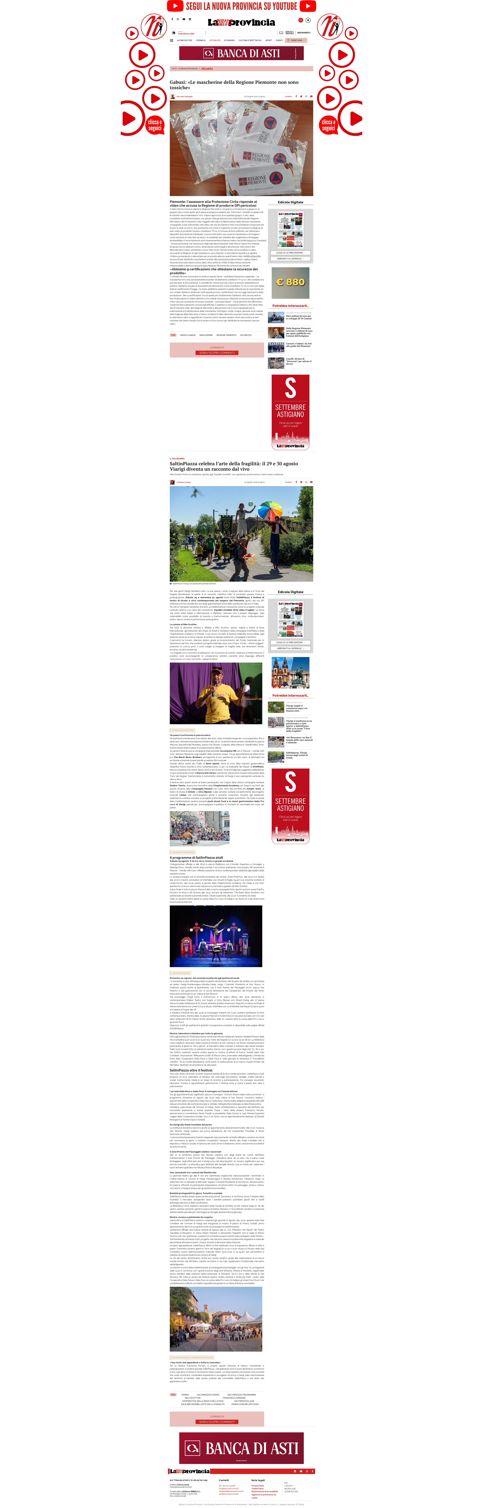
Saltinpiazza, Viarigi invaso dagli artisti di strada (297, 755)
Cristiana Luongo (184, 482)
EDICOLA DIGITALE (289, 33)
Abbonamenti (304, 33)
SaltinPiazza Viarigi (208, 1395)
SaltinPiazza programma (242, 1395)
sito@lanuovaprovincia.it (228, 1494)
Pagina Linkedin (192, 19)
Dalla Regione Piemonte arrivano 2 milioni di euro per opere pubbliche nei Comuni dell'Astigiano (299, 332)
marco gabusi (188, 335)
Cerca (300, 20)
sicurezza (246, 335)
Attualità (207, 68)
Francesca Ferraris (234, 1398)
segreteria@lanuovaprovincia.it (231, 1491)
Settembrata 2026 (186, 33)
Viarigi (185, 1395)
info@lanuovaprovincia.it (228, 1488)
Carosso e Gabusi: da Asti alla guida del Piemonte (299, 344)
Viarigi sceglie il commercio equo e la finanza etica (296, 708)
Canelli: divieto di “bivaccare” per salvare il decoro (299, 361)
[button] (308, 20)
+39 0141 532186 (228, 1486)
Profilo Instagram (180, 19)
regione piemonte (226, 335)
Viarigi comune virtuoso (245, 1404)
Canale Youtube (186, 19)
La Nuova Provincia (188, 68)
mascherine (206, 335)
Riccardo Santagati (184, 97)
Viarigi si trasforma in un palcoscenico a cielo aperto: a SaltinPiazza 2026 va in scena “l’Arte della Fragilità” (299, 725)
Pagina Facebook (174, 19)
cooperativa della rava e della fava (203, 1401)
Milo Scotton (192, 1398)
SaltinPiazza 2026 (244, 1401)
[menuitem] (184, 40)
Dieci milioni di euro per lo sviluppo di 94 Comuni (299, 317)
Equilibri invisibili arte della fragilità (203, 1404)
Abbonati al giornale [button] (289, 258)
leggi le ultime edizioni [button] (289, 252)
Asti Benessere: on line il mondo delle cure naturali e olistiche (299, 740)
